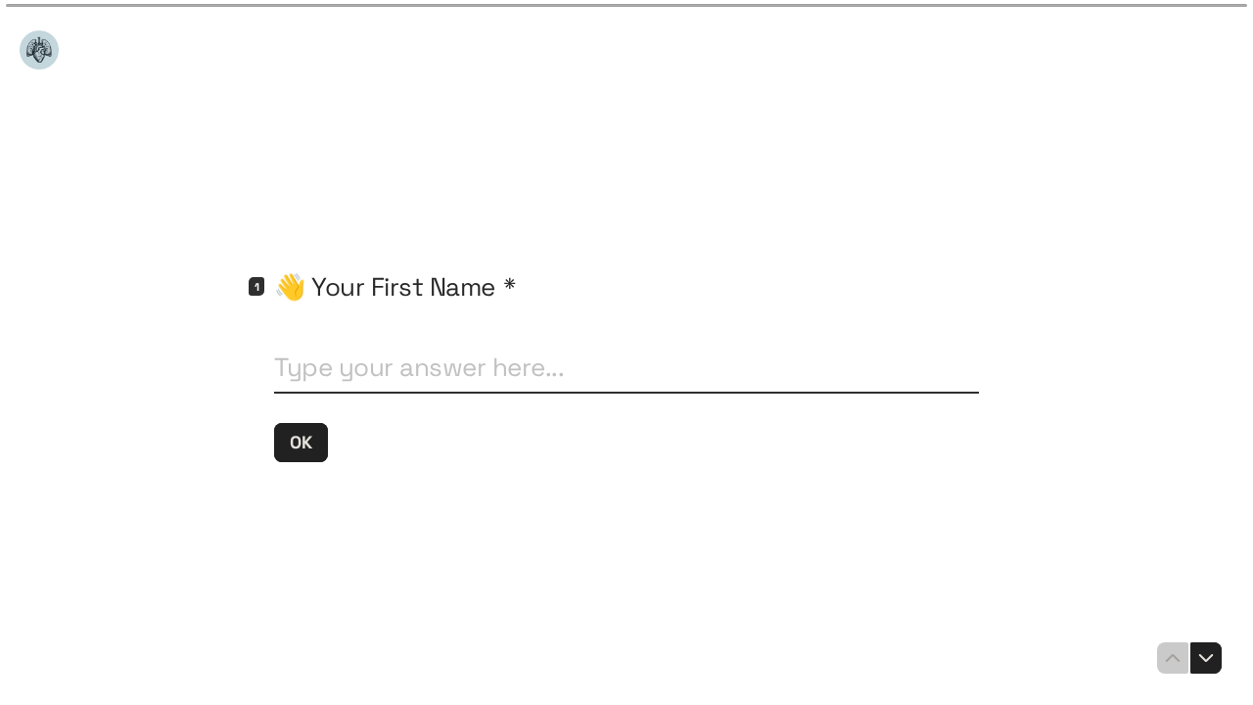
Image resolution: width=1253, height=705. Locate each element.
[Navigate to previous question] (1172, 658)
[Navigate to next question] (1206, 658)
